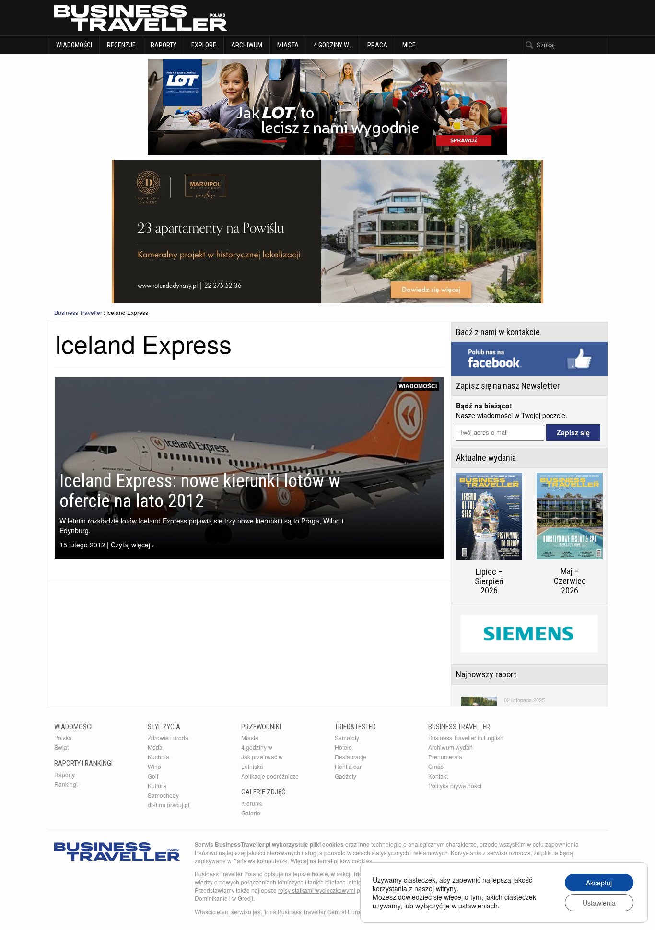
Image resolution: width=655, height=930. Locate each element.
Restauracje (350, 757)
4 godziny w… (333, 45)
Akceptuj (599, 882)
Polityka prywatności (454, 785)
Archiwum (246, 45)
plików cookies (353, 861)
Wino (154, 766)
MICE (409, 45)
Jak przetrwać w (262, 757)
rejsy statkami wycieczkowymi (316, 890)
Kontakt (438, 776)
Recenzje (121, 45)
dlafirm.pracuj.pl (168, 805)
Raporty (163, 45)
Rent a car (348, 766)
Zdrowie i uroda (168, 737)
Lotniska (252, 766)
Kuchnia (158, 757)
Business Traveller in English (465, 737)
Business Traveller (78, 312)
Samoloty (347, 737)
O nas (436, 766)
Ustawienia (599, 902)
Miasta (288, 45)
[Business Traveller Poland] (140, 17)
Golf (153, 776)
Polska (63, 737)
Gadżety (345, 776)
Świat (61, 747)
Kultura (157, 785)
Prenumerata (445, 757)
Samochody (163, 795)
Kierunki (252, 803)
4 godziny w (256, 747)
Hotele (343, 747)
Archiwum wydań (450, 747)
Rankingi (66, 784)
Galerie (250, 813)
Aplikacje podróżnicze (270, 776)
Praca (377, 45)
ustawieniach (478, 905)
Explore (203, 45)
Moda (155, 747)
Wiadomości (73, 45)
